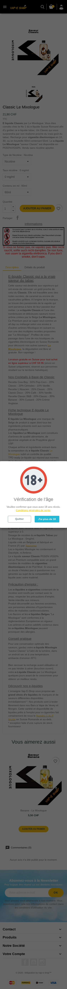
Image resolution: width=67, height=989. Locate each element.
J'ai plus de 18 (47, 519)
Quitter (19, 518)
